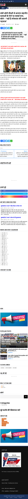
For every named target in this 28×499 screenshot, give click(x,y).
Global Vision (4, 421)
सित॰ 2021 (4, 264)
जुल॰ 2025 (3, 250)
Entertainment (9, 367)
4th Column (4, 418)
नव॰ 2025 (3, 244)
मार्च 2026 (3, 239)
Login (7, 497)
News (17, 24)
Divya (3, 420)
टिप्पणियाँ (3, 387)
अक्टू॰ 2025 (4, 246)
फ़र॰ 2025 (3, 256)
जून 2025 (3, 251)
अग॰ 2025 (3, 248)
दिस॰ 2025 (4, 243)
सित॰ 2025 (4, 247)
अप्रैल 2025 (4, 254)
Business (2, 367)
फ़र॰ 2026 (3, 240)
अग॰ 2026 (3, 232)
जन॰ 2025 (3, 258)
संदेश (3, 386)
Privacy (15, 497)
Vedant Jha (4, 424)
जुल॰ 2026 (3, 234)
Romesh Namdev (5, 423)
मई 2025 (3, 252)
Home (11, 497)
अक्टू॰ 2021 (4, 263)
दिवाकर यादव (4, 425)
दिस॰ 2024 (4, 259)
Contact (20, 497)
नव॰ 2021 (3, 262)
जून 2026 (3, 235)
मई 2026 (3, 236)
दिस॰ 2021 (4, 260)
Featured (14, 367)
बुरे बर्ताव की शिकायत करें (10, 410)
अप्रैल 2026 (4, 238)
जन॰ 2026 (3, 242)
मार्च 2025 (3, 255)
